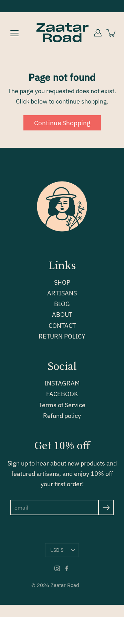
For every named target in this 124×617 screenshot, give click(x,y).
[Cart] (111, 32)
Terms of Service (62, 405)
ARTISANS (62, 293)
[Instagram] (57, 568)
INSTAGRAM (62, 383)
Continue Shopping (62, 122)
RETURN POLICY (62, 336)
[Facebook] (67, 568)
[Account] (97, 32)
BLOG (62, 304)
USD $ (56, 550)
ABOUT (62, 315)
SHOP (62, 282)
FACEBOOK (62, 394)
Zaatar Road (65, 585)
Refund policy (62, 416)
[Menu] (14, 33)
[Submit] (106, 507)
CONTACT (62, 326)
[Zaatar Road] (62, 33)
